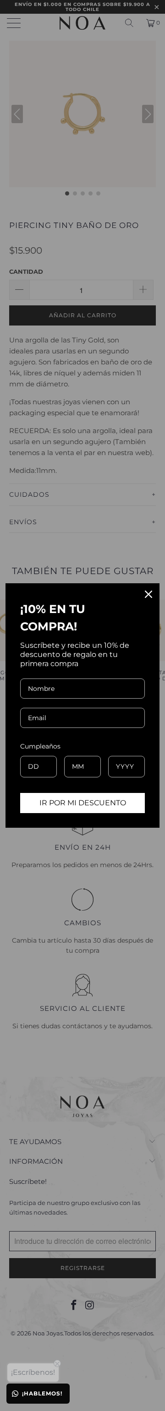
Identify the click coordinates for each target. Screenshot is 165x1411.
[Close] (149, 594)
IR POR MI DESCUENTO (82, 802)
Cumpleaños (40, 746)
